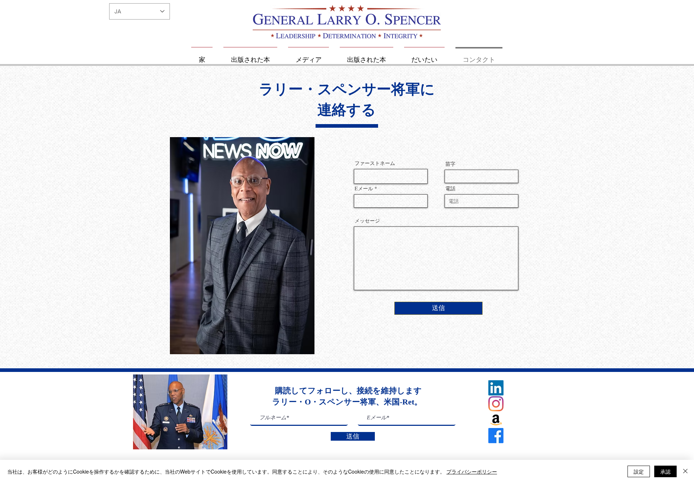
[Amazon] (496, 419)
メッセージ (367, 220)
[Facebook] (496, 435)
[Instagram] (496, 403)
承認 (665, 471)
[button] (180, 411)
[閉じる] (685, 471)
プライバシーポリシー (471, 471)
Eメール (364, 188)
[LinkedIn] (496, 387)
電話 (450, 188)
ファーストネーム (375, 163)
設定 (639, 471)
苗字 (450, 163)
